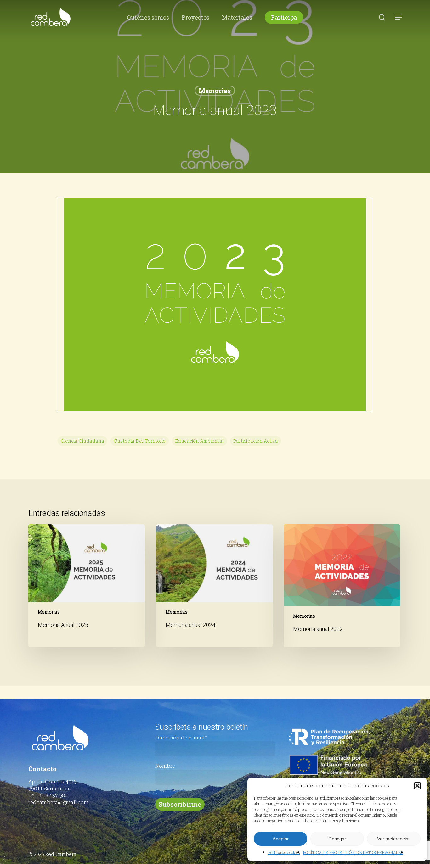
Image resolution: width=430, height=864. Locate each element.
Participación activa (255, 440)
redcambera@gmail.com (58, 802)
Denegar (337, 838)
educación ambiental (199, 440)
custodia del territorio (140, 440)
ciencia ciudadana (82, 440)
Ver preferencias (394, 838)
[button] (417, 786)
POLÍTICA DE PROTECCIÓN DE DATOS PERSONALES (353, 852)
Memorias (215, 90)
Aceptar (281, 838)
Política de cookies (284, 852)
